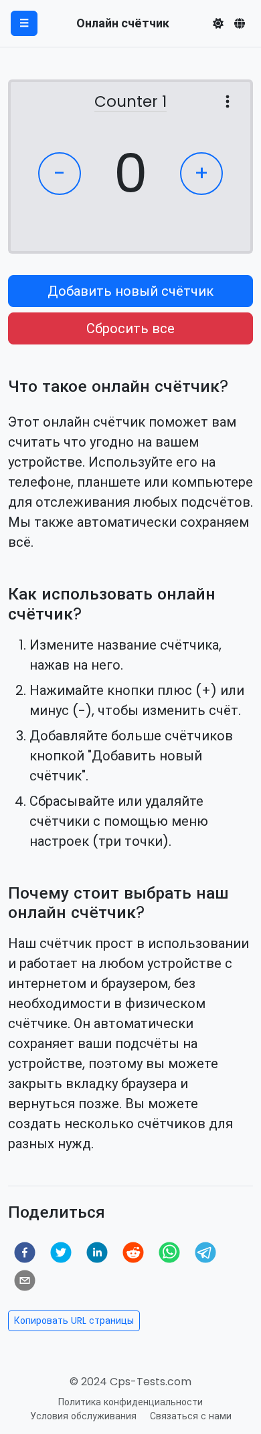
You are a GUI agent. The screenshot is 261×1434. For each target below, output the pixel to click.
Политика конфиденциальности (130, 1402)
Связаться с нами (191, 1416)
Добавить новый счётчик (130, 291)
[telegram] (205, 1252)
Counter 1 (130, 102)
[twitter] (61, 1252)
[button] (218, 23)
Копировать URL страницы (74, 1320)
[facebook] (24, 1252)
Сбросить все (130, 328)
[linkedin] (97, 1252)
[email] (24, 1280)
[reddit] (133, 1252)
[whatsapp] (169, 1252)
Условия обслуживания (83, 1416)
